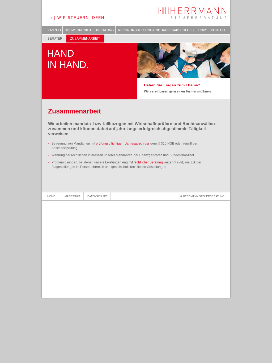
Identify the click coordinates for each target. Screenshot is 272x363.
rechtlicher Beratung (149, 162)
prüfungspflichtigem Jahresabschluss (123, 143)
